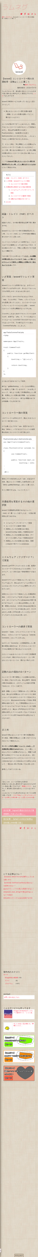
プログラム (32, 85)
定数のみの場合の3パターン (20, 199)
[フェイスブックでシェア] (24, 13)
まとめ (8, 202)
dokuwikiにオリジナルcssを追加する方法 (18, 898)
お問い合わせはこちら (11, 997)
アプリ (7, 980)
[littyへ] (19, 1073)
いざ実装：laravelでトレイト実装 (18, 181)
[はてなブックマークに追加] (28, 13)
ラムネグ (15, 7)
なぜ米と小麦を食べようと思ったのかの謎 (19, 797)
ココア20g (17, 795)
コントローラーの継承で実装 (21, 196)
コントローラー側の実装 (19, 184)
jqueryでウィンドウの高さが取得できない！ (19, 889)
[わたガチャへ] (19, 1041)
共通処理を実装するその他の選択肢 (18, 187)
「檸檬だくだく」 (26, 786)
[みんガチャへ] (19, 1057)
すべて (6, 974)
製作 (26, 85)
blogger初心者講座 (11, 977)
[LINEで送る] (35, 13)
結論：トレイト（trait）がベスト (17, 178)
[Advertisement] (19, 39)
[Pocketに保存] (31, 13)
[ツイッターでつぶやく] (21, 13)
